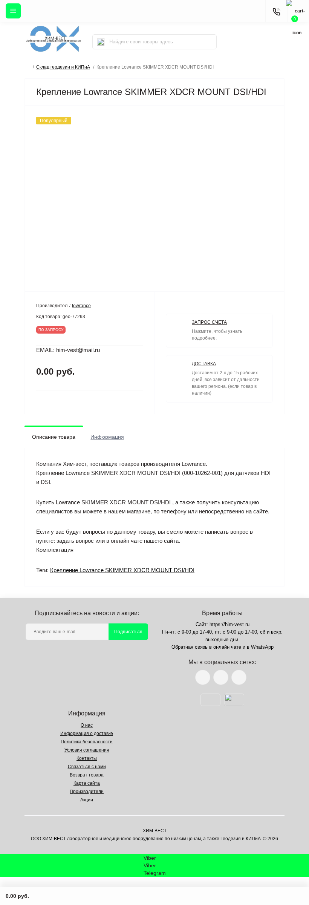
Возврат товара (87, 775)
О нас (87, 725)
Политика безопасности (87, 741)
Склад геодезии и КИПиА (63, 67)
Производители (87, 791)
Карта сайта (86, 783)
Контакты (86, 758)
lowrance (81, 305)
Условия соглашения (86, 750)
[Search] (100, 41)
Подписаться (128, 631)
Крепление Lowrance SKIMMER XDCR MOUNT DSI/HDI (122, 570)
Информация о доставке (86, 733)
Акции (86, 799)
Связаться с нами (87, 766)
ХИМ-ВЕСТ (155, 830)
